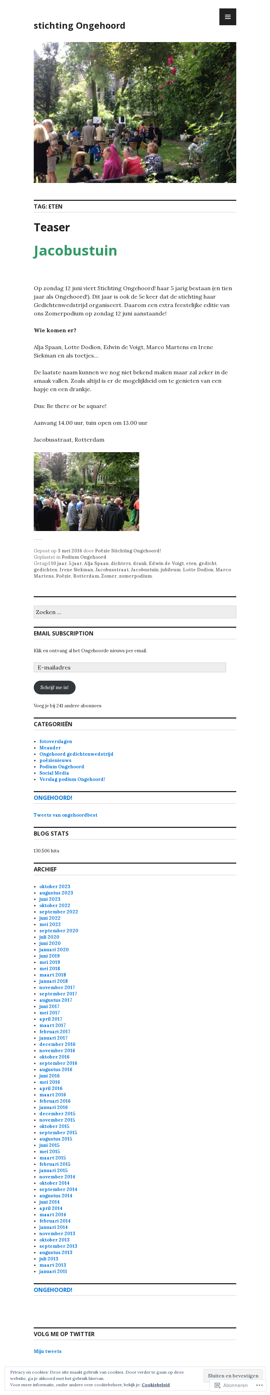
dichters (121, 563)
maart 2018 (52, 975)
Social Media (54, 773)
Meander (50, 748)
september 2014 (58, 1189)
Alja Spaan (96, 563)
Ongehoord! (53, 798)
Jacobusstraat (112, 570)
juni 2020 (50, 943)
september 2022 (58, 912)
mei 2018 (49, 969)
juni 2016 (49, 1076)
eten (191, 563)
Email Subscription (64, 633)
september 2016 (58, 1063)
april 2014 (51, 1208)
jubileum (171, 570)
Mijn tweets (48, 1351)
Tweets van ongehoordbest (65, 815)
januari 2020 (54, 950)
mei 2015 (49, 1152)
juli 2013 (48, 1259)
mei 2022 (50, 924)
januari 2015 (53, 1170)
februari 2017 (54, 1032)
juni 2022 (49, 918)
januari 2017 (53, 1038)
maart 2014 (52, 1215)
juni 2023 (49, 899)
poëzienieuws (55, 760)
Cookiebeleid (156, 1384)
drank (140, 563)
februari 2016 (55, 1101)
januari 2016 (53, 1107)
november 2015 (57, 1120)
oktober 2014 (54, 1183)
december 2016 (57, 1044)
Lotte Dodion (198, 570)
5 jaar (75, 563)
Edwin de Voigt (166, 563)
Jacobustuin (145, 570)
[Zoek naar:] (135, 612)
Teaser (52, 226)
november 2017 (57, 988)
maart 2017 (52, 1025)
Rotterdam (86, 576)
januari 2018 (53, 981)
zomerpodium (135, 576)
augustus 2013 (55, 1253)
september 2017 (58, 994)
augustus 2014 (55, 1196)
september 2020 (58, 931)
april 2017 (50, 1019)
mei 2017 (49, 1013)
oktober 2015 (54, 1126)
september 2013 (58, 1246)
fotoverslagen (55, 741)
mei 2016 (49, 1082)
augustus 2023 (56, 893)
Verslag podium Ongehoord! (72, 779)
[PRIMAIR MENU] (227, 16)
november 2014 (57, 1177)
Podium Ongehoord (84, 557)
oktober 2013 (54, 1240)
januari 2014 (53, 1227)
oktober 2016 (54, 1057)
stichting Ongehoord (80, 25)
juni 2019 (49, 956)
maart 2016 (52, 1095)
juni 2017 (49, 1006)
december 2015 (57, 1114)
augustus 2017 (55, 1000)
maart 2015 (52, 1158)
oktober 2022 (54, 906)
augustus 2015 (55, 1139)
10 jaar (59, 563)
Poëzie (63, 576)
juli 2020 (49, 937)
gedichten (45, 570)
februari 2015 (54, 1164)
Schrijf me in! (54, 687)
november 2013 (57, 1234)
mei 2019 (49, 962)
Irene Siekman (76, 570)
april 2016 (51, 1088)
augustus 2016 (55, 1070)
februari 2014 (55, 1221)
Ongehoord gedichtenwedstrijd (76, 754)
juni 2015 (49, 1145)
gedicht (208, 563)
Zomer (109, 576)
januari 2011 (53, 1271)
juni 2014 (49, 1202)
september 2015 (58, 1133)
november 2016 (57, 1051)
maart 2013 (52, 1265)
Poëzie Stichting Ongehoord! (128, 551)
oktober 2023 (54, 887)
